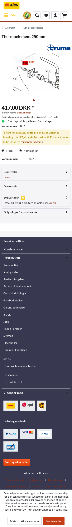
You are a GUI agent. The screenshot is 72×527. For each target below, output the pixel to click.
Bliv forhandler (56, 480)
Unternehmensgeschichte (20, 366)
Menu (15, 15)
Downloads (10, 186)
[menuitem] (11, 15)
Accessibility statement (17, 286)
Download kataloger (16, 486)
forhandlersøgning (32, 141)
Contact (36, 486)
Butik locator (36, 480)
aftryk (7, 314)
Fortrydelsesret (12, 382)
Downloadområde (15, 480)
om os (7, 358)
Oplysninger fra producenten (21, 212)
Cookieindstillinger (14, 293)
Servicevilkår (11, 265)
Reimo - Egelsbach (16, 349)
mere (7, 177)
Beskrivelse (10, 171)
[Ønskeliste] (46, 15)
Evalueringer (11, 197)
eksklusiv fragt (24, 112)
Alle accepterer (30, 521)
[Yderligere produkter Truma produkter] (58, 48)
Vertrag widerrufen (16, 462)
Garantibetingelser (14, 307)
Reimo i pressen (12, 328)
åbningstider (10, 272)
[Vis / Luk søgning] (37, 15)
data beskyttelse (12, 300)
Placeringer (10, 342)
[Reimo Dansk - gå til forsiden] (11, 6)
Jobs (6, 321)
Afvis (13, 521)
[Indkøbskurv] (64, 15)
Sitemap (8, 335)
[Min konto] (55, 15)
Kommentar (30, 150)
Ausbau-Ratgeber (13, 279)
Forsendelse (10, 374)
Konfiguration (54, 521)
